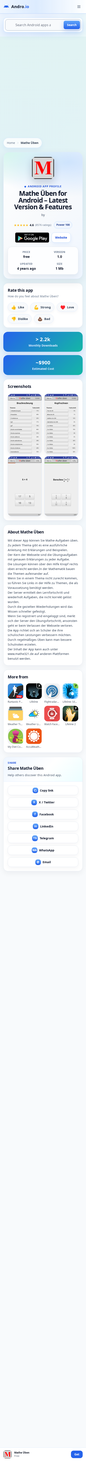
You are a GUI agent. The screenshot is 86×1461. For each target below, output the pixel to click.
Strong (42, 307)
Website (61, 237)
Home (11, 143)
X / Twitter (44, 802)
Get (76, 1454)
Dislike (19, 319)
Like (17, 307)
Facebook (44, 814)
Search (72, 25)
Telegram (43, 838)
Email (44, 862)
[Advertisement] (43, 81)
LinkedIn (43, 826)
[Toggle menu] (79, 6)
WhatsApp (43, 850)
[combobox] (43, 25)
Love (67, 307)
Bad (44, 319)
